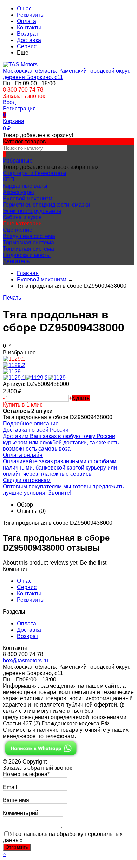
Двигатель (16, 261)
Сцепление (17, 230)
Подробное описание (31, 424)
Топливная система (28, 249)
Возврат (27, 34)
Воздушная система (29, 236)
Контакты (29, 27)
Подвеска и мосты (27, 255)
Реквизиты (31, 15)
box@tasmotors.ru (25, 661)
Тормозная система (28, 242)
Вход (9, 102)
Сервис (27, 46)
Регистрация (19, 109)
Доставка (29, 40)
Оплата (26, 21)
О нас (24, 9)
